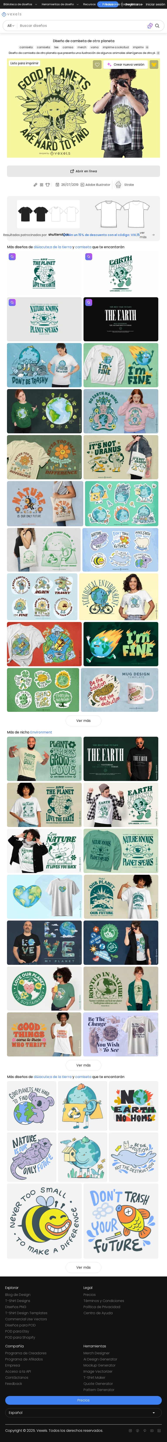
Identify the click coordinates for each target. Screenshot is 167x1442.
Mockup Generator (99, 1365)
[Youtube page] (152, 1430)
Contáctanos (16, 1377)
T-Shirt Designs (17, 1300)
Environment (41, 732)
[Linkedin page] (159, 1430)
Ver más (83, 720)
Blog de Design (17, 1294)
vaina (95, 47)
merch (82, 47)
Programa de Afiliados (24, 1359)
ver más (143, 235)
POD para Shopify (20, 1337)
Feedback (13, 1383)
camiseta (26, 47)
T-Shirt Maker (94, 1377)
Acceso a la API (18, 1371)
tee (56, 47)
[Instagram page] (130, 1430)
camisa (68, 47)
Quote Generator (98, 1383)
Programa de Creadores (26, 1353)
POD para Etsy (17, 1331)
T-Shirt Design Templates (26, 1313)
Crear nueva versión (129, 64)
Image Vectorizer (98, 1371)
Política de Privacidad (102, 1306)
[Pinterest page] (144, 1430)
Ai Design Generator (100, 1359)
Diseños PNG (15, 1306)
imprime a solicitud (116, 47)
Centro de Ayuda (98, 1313)
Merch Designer (97, 1353)
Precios (90, 1294)
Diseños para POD (20, 1325)
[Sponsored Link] (48, 214)
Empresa (12, 1365)
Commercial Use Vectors (26, 1319)
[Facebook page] (137, 1430)
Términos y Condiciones (104, 1300)
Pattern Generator (99, 1389)
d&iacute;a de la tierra (53, 246)
